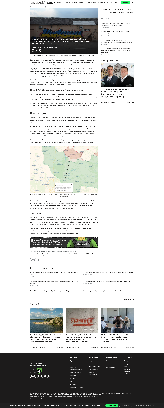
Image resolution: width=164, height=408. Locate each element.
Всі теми (73, 384)
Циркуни (46, 255)
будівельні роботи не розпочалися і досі (77, 203)
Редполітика (74, 364)
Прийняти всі (112, 405)
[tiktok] (48, 376)
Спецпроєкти (110, 367)
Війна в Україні (42, 253)
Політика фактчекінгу (93, 373)
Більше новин (127, 299)
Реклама (73, 375)
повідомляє (43, 65)
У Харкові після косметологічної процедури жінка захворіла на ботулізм (108, 272)
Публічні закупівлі (80, 253)
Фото (107, 364)
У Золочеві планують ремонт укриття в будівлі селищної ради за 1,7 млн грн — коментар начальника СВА (117, 14)
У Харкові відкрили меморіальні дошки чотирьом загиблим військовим (107, 281)
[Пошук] (116, 2)
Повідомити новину (128, 365)
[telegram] (38, 376)
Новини (50, 2)
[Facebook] (33, 50)
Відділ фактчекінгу (95, 361)
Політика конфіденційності (76, 368)
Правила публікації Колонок (127, 371)
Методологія (93, 369)
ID (71, 381)
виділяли (51, 208)
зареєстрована (44, 97)
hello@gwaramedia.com (38, 365)
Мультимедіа (78, 2)
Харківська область (36, 255)
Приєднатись (128, 361)
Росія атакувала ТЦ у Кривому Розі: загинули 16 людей (102, 291)
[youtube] (45, 376)
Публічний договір (76, 387)
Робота (72, 378)
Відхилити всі (125, 405)
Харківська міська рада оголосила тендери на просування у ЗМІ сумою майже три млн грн (116, 50)
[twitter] (41, 376)
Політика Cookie (75, 372)
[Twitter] (36, 50)
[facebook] (31, 376)
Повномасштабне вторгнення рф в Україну (60, 253)
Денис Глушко (37, 47)
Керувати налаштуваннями (143, 405)
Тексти (58, 2)
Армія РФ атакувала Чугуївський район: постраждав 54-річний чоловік (54, 291)
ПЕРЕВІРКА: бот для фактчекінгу (94, 365)
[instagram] (34, 376)
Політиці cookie (95, 405)
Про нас (103, 2)
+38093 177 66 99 (36, 363)
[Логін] (132, 2)
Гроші (46, 7)
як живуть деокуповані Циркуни (77, 219)
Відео (108, 361)
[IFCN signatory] (39, 371)
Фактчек (67, 2)
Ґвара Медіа (33, 7)
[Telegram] (40, 50)
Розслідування (91, 2)
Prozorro (33, 253)
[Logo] (37, 2)
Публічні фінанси (92, 253)
